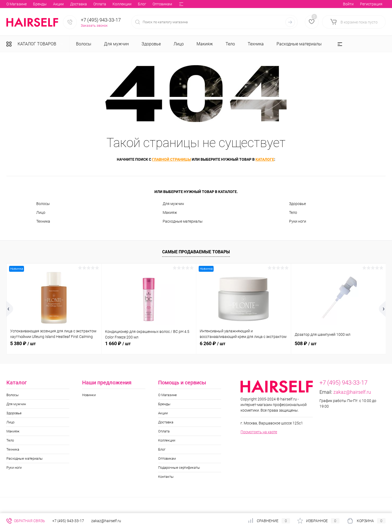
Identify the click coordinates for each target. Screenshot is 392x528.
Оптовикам (162, 4)
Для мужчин (173, 204)
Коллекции (122, 4)
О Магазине (16, 4)
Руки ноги (297, 221)
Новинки (89, 395)
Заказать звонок (94, 25)
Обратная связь (29, 521)
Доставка (78, 4)
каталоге (264, 159)
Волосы (43, 204)
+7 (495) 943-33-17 (101, 20)
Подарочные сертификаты (179, 468)
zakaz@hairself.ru (352, 392)
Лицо (40, 212)
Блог (142, 4)
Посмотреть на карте (259, 432)
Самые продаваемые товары (196, 251)
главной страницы (171, 159)
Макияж (170, 212)
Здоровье (297, 204)
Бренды (40, 4)
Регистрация (371, 4)
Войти (348, 4)
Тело (293, 212)
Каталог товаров (37, 43)
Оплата (99, 4)
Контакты (166, 477)
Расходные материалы (183, 221)
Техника (43, 221)
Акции (58, 4)
